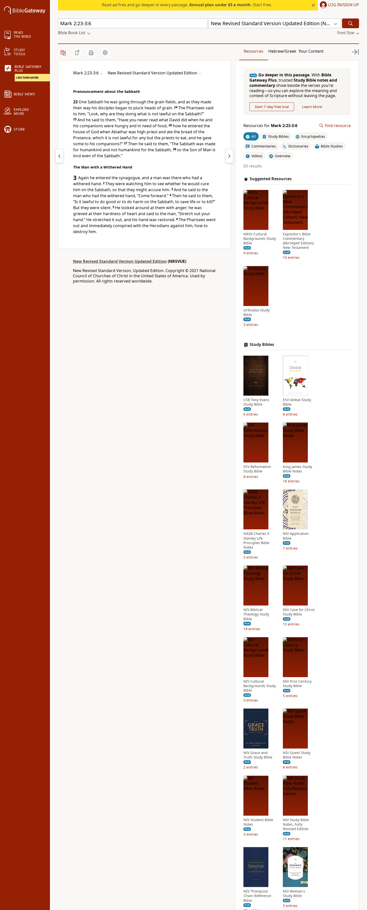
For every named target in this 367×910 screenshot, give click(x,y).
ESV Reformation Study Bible (257, 468)
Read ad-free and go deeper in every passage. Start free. (187, 4)
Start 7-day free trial (272, 106)
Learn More (312, 106)
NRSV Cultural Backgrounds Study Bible (259, 238)
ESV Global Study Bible (297, 402)
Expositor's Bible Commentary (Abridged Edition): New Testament (298, 241)
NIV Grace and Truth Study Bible (257, 755)
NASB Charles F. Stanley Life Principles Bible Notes (256, 540)
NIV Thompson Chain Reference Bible (257, 896)
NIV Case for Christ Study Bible (299, 611)
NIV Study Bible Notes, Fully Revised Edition (296, 824)
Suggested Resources (271, 178)
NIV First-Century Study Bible (297, 683)
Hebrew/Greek (282, 51)
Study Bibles (262, 344)
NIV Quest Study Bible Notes (296, 755)
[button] (338, 5)
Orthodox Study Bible (256, 312)
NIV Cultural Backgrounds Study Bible (259, 686)
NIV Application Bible (296, 535)
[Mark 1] (59, 156)
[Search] (350, 23)
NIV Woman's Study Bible (294, 893)
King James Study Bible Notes (297, 468)
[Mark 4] (229, 156)
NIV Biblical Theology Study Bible (256, 614)
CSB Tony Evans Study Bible (256, 402)
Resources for (270, 125)
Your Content (311, 51)
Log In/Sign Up (343, 4)
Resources (253, 51)
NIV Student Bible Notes (258, 822)
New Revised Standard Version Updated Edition (120, 261)
